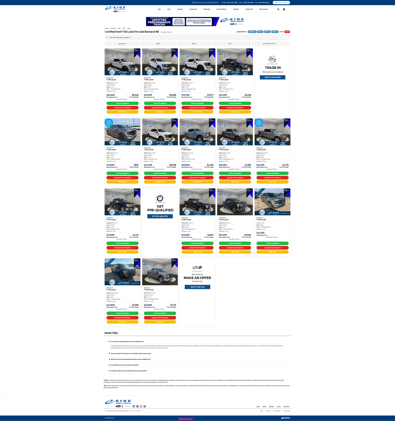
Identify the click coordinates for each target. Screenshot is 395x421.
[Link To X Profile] (137, 406)
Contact (286, 406)
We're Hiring (264, 9)
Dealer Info (249, 9)
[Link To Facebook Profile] (134, 406)
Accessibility (287, 411)
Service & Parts (221, 9)
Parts (279, 406)
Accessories (193, 9)
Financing (206, 9)
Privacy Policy (277, 411)
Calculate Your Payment (122, 108)
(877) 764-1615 (248, 2)
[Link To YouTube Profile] (141, 406)
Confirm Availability (122, 103)
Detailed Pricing (121, 99)
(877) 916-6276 (264, 2)
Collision (236, 9)
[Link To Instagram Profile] (144, 406)
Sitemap (268, 411)
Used (169, 9)
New (159, 9)
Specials (180, 9)
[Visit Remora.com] (285, 418)
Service (271, 406)
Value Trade (122, 112)
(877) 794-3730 (232, 2)
